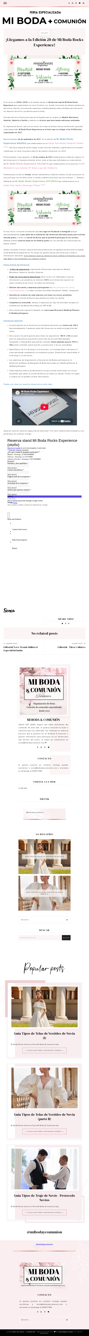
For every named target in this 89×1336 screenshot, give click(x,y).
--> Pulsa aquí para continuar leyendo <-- (44, 1050)
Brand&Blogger (66, 1332)
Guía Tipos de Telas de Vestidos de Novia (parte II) (44, 893)
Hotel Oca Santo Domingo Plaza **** (25, 185)
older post (77, 643)
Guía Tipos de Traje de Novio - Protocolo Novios (44, 1197)
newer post (11, 643)
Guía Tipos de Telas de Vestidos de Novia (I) (44, 856)
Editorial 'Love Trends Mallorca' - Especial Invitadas (21, 648)
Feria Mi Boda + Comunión (24, 1332)
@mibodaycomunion (35, 812)
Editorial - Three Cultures (71, 647)
